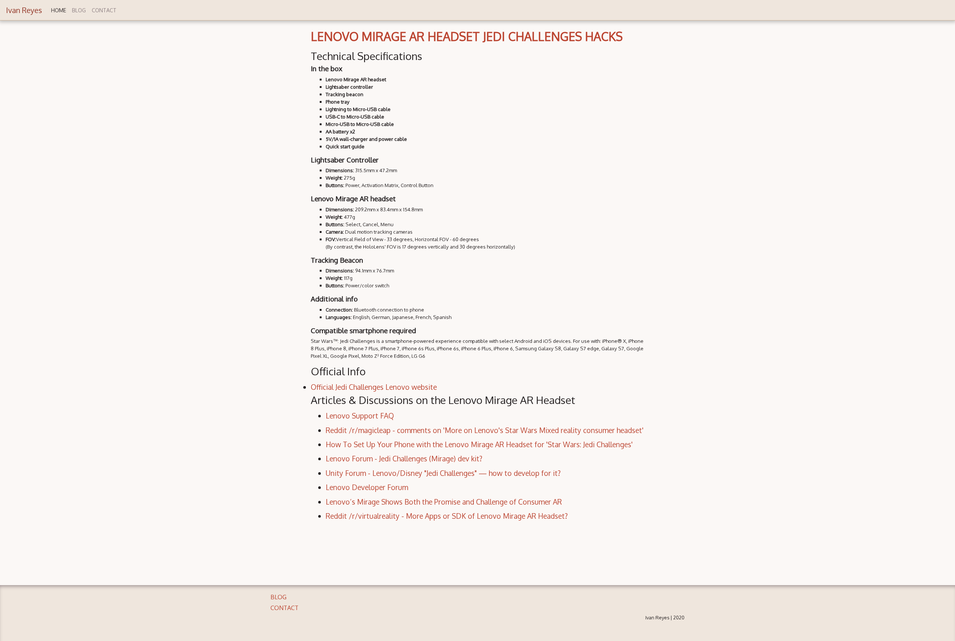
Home (58, 10)
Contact (104, 10)
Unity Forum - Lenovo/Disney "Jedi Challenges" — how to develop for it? (443, 473)
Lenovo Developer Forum (367, 487)
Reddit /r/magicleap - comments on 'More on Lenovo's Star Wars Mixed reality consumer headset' (485, 430)
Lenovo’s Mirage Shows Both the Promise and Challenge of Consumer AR (444, 501)
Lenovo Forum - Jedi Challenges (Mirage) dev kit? (404, 458)
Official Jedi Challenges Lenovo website (374, 387)
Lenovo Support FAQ (360, 415)
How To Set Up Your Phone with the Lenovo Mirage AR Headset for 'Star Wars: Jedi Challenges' (479, 444)
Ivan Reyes (24, 10)
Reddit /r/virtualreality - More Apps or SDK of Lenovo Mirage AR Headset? (447, 516)
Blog (79, 10)
